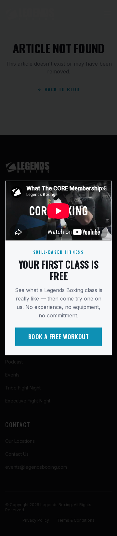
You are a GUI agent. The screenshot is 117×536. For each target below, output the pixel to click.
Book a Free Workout (58, 337)
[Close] (103, 188)
